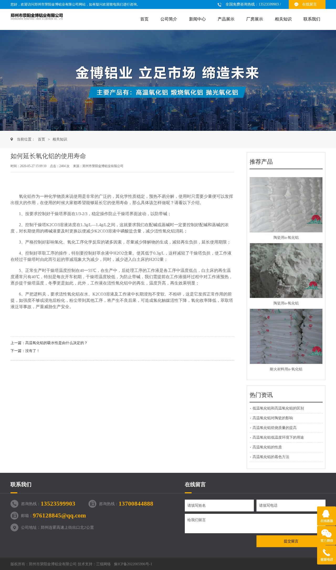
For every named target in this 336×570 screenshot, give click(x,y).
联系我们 (311, 19)
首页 (144, 19)
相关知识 (283, 19)
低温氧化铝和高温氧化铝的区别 (278, 408)
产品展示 (226, 19)
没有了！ (32, 351)
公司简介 (168, 19)
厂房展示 (254, 19)
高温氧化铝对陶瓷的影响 (273, 418)
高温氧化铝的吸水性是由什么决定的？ (56, 343)
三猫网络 (103, 564)
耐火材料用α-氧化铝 (286, 369)
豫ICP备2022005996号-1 (133, 564)
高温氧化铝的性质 (267, 447)
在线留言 (309, 4)
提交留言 (291, 541)
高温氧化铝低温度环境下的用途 (278, 437)
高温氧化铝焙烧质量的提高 (275, 428)
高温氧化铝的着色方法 (271, 457)
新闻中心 (197, 19)
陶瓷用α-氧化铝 (286, 238)
